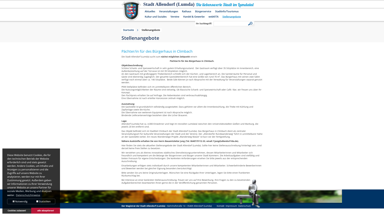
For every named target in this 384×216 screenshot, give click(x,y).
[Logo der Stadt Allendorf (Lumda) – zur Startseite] (131, 12)
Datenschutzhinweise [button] (28, 195)
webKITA (213, 16)
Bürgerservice (203, 11)
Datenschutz (244, 205)
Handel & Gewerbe (194, 16)
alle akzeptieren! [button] (45, 210)
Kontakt (220, 205)
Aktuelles (150, 11)
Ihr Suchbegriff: (204, 23)
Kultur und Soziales (156, 16)
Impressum (231, 205)
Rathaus (186, 11)
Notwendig (21, 201)
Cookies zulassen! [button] (17, 210)
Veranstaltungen (168, 11)
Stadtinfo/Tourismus (227, 11)
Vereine (175, 16)
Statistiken (44, 201)
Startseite (128, 30)
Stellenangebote (231, 16)
